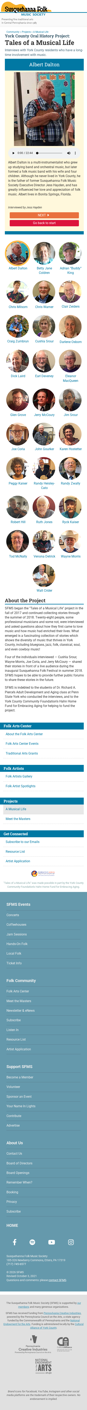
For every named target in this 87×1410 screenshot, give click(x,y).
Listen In (12, 1030)
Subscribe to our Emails (22, 842)
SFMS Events (18, 904)
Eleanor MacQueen (70, 378)
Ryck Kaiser (70, 522)
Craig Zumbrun (18, 341)
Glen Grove (18, 415)
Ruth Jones (44, 522)
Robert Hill (18, 522)
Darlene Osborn (71, 342)
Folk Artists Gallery (19, 776)
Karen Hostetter (71, 449)
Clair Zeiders (71, 306)
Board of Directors (19, 1163)
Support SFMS (19, 1066)
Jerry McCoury (44, 415)
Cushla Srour (44, 341)
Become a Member (19, 1077)
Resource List (15, 852)
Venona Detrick (44, 556)
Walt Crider (44, 590)
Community (12, 31)
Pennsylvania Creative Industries (62, 1313)
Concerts (12, 915)
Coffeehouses (16, 925)
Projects (26, 31)
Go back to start (44, 223)
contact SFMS (57, 1280)
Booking (12, 1192)
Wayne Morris (71, 556)
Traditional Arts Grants (22, 753)
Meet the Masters (18, 819)
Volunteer (13, 1087)
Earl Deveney (44, 376)
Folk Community (21, 980)
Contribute (13, 1116)
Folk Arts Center (17, 991)
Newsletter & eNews (20, 1011)
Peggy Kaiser (18, 483)
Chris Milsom (18, 307)
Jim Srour (71, 415)
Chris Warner (44, 307)
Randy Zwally (70, 483)
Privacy (11, 1202)
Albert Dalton (18, 268)
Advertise (13, 1125)
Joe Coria (18, 449)
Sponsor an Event (19, 1097)
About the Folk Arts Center (24, 734)
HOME (12, 1225)
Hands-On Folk (17, 944)
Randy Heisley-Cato (44, 485)
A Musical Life (16, 809)
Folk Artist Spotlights (20, 786)
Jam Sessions (16, 934)
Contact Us (14, 1153)
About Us (14, 1142)
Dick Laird (18, 376)
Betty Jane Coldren (44, 270)
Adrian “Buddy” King (71, 270)
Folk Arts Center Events (22, 744)
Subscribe (13, 1020)
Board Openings (17, 1173)
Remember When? (19, 1182)
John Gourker (44, 449)
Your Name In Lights (20, 1106)
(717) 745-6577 (16, 1264)
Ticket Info (14, 963)
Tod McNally (18, 556)
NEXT (42, 215)
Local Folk (13, 953)
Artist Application (18, 861)
